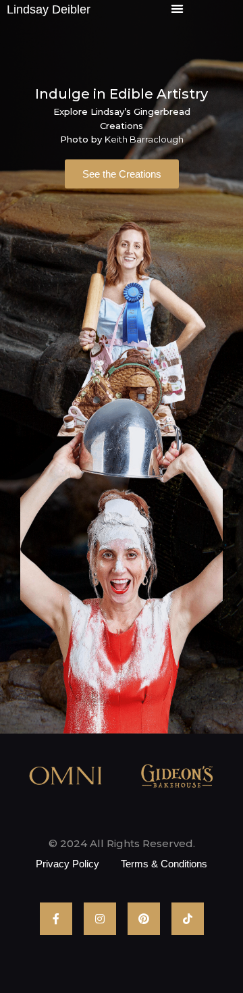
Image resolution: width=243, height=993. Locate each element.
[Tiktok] (187, 918)
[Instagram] (100, 918)
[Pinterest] (144, 918)
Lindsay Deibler (48, 9)
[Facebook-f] (56, 918)
